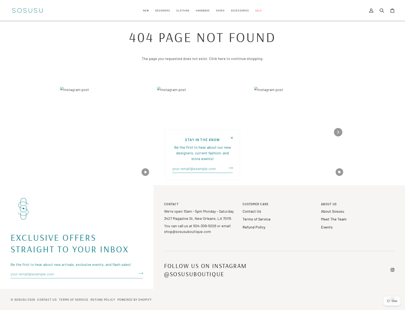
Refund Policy (254, 227)
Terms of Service (257, 219)
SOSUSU (20, 299)
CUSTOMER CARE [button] (256, 204)
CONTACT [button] (171, 204)
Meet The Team (334, 219)
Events (327, 227)
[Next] (338, 132)
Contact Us (252, 211)
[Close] (233, 136)
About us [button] (329, 204)
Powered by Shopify (134, 299)
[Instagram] (392, 270)
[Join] (229, 168)
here (222, 58)
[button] (146, 10)
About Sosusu (332, 211)
